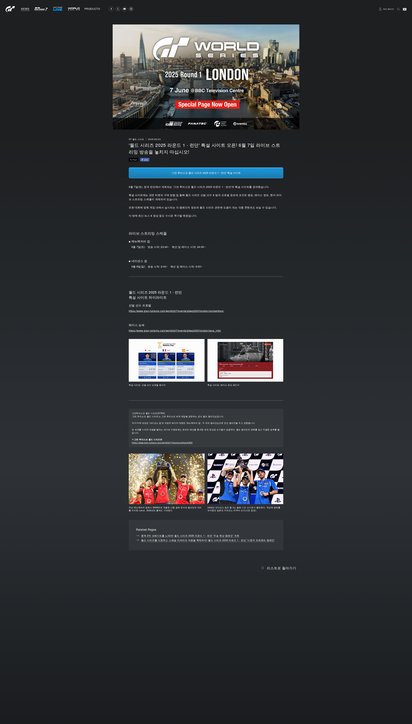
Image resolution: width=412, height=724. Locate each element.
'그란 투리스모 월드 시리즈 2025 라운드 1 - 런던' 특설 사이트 (206, 173)
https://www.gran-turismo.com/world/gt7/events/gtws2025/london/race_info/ (175, 330)
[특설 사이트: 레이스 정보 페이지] (245, 360)
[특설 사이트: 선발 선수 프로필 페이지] (167, 360)
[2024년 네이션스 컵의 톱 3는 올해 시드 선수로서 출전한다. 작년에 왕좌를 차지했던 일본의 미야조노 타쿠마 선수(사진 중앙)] (245, 479)
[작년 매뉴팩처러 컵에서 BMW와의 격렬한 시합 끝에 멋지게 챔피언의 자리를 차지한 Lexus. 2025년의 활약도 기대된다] (167, 479)
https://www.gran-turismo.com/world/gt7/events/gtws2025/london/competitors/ (176, 311)
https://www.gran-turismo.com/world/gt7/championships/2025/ (162, 442)
